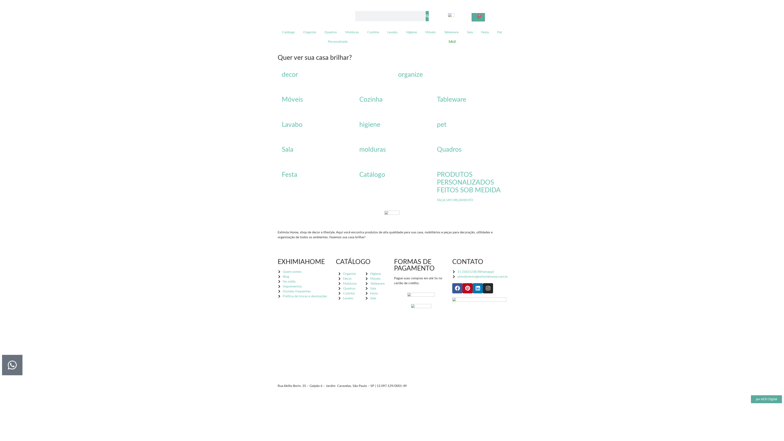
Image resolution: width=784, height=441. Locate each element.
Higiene (411, 32)
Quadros (330, 32)
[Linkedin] (478, 288)
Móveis (430, 32)
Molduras (352, 32)
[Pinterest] (467, 288)
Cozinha (373, 32)
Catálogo (288, 32)
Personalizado (338, 41)
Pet (499, 32)
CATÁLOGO (353, 262)
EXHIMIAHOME (301, 262)
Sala (470, 32)
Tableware (451, 32)
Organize (309, 32)
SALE (452, 41)
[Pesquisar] (427, 16)
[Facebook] (457, 288)
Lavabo (392, 32)
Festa (485, 32)
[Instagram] (488, 288)
